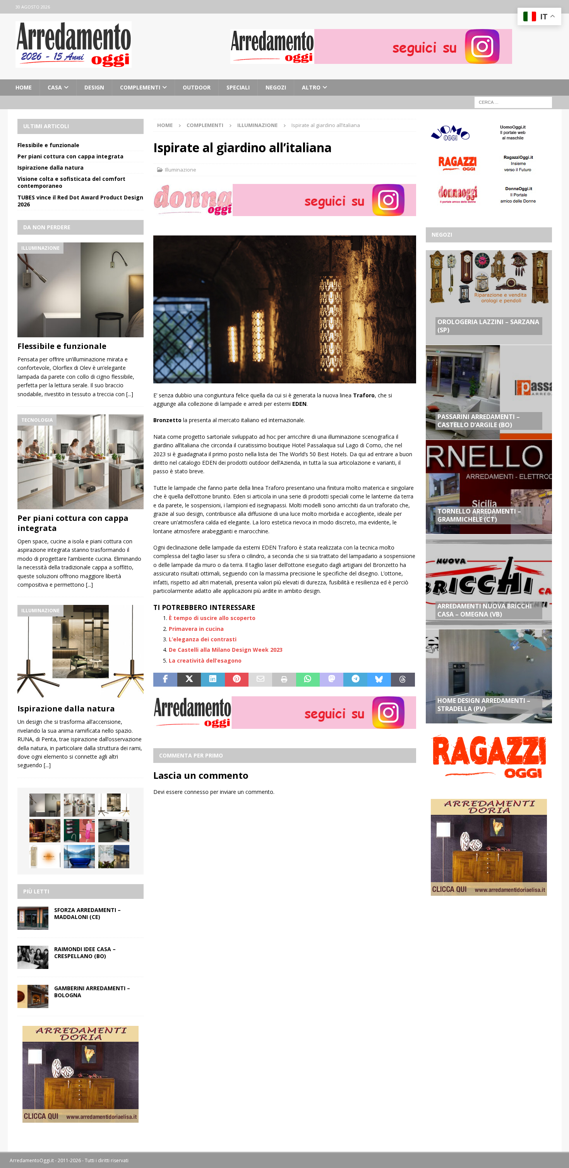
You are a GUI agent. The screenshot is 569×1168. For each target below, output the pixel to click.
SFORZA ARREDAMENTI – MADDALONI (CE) (87, 913)
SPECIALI (238, 87)
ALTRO (311, 87)
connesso (196, 791)
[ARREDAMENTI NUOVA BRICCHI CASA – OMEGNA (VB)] (489, 581)
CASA (55, 87)
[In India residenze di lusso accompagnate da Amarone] (44, 856)
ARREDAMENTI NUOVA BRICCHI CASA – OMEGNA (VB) (484, 610)
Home (23, 87)
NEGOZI (276, 87)
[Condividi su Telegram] (355, 680)
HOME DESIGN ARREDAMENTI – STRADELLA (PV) (483, 704)
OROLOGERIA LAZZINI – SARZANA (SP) (488, 326)
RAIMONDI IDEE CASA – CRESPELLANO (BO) (85, 952)
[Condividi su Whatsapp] (308, 680)
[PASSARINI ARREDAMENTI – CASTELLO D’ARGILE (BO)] (489, 392)
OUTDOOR (197, 87)
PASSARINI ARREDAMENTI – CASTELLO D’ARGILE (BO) (478, 420)
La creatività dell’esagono (205, 660)
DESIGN (94, 87)
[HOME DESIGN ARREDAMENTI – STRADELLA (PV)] (489, 676)
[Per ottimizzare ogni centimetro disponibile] (113, 830)
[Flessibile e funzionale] (80, 289)
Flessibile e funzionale (48, 145)
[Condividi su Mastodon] (331, 680)
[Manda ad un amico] (260, 680)
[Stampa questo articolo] (284, 680)
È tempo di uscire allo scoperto (212, 618)
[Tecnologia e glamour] (113, 856)
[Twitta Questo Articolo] (189, 680)
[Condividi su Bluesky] (379, 680)
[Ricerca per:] (513, 102)
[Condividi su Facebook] (165, 680)
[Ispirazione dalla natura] (80, 652)
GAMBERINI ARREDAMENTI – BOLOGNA (92, 991)
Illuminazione (180, 169)
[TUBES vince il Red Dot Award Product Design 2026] (79, 830)
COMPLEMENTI (140, 87)
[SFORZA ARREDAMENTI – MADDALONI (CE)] (32, 918)
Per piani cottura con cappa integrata (70, 156)
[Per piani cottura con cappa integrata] (80, 461)
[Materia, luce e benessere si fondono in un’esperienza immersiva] (79, 856)
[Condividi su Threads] (403, 680)
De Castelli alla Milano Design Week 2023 (226, 649)
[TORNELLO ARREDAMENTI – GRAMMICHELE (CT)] (489, 487)
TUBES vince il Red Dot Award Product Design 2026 (80, 201)
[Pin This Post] (237, 680)
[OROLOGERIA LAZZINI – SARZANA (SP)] (489, 297)
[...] (129, 394)
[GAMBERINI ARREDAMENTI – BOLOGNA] (32, 996)
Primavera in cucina (196, 628)
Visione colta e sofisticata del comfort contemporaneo (71, 182)
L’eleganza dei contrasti (203, 639)
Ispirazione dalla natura (50, 167)
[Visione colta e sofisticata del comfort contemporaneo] (44, 830)
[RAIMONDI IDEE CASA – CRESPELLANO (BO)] (32, 957)
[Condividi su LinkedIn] (213, 680)
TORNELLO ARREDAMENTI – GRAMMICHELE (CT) (479, 515)
